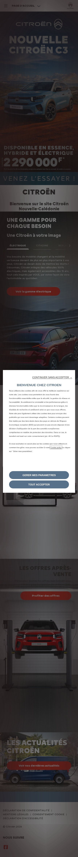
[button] (52, 377)
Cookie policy (55, 448)
